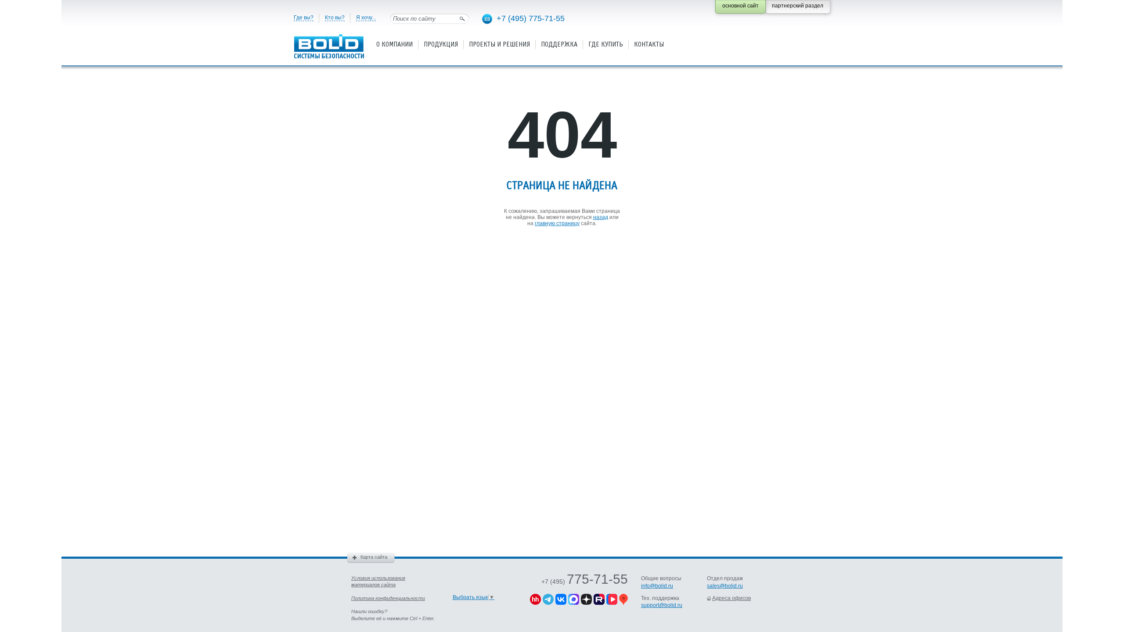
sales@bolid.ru (725, 586)
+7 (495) (584, 581)
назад (600, 217)
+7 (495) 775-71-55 (531, 18)
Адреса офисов (731, 598)
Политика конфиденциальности (388, 598)
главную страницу (557, 223)
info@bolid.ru (657, 586)
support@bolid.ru (661, 605)
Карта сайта (373, 557)
